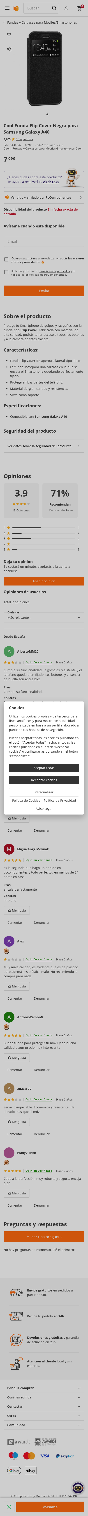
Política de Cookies (26, 800)
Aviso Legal (44, 808)
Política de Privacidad (60, 800)
